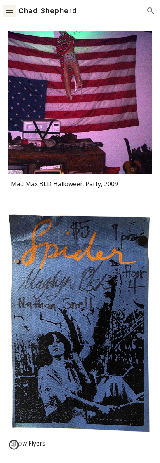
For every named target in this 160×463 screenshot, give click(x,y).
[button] (9, 10)
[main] (80, 184)
